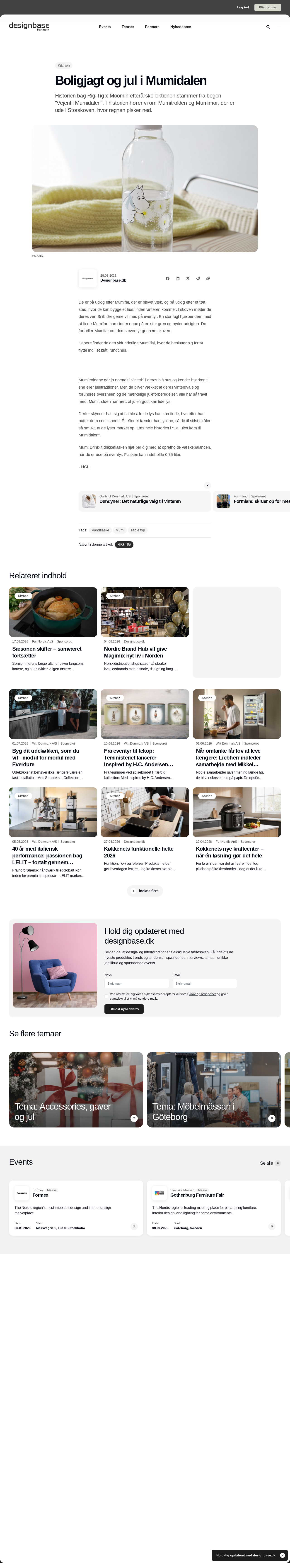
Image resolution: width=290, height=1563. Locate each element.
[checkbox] (106, 996)
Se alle (266, 1163)
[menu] (279, 27)
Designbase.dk (113, 280)
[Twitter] (188, 278)
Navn (108, 975)
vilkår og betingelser (202, 994)
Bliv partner (267, 7)
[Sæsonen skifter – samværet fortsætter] (53, 629)
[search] (268, 27)
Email (176, 975)
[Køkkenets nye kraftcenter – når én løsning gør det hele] (237, 829)
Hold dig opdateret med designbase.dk (246, 1555)
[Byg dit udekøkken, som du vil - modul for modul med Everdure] (53, 734)
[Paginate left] (12, 1089)
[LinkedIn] (177, 278)
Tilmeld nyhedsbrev (124, 1009)
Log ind (243, 7)
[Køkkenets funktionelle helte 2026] (145, 829)
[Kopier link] (208, 278)
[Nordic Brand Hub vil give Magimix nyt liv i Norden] (145, 629)
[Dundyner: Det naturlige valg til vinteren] (145, 501)
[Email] (198, 278)
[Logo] (29, 27)
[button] (207, 485)
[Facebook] (167, 278)
